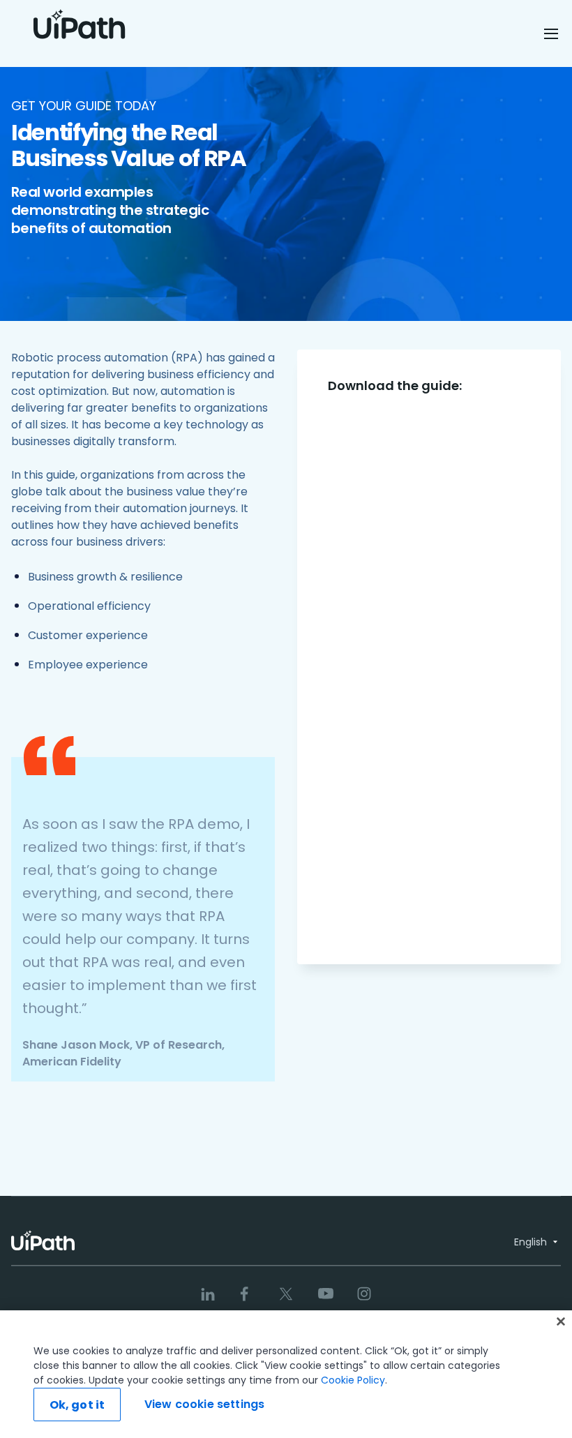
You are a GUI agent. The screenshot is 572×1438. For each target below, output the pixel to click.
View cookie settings (204, 1404)
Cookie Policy (353, 1380)
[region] (286, 1374)
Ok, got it (77, 1405)
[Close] (561, 1321)
